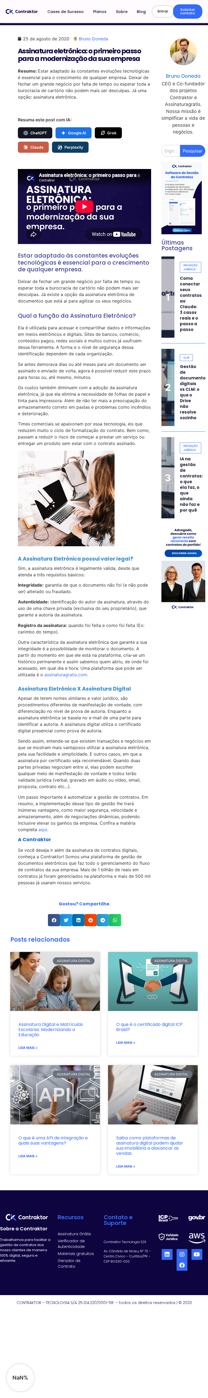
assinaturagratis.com (65, 674)
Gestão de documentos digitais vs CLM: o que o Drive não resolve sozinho (194, 392)
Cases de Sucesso (65, 11)
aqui (42, 829)
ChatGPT (38, 133)
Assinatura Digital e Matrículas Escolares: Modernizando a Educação (50, 1029)
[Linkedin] (167, 1254)
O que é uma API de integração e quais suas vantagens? (53, 1140)
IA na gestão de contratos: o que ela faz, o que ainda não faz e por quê (191, 484)
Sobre (122, 11)
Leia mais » (28, 1048)
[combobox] (170, 151)
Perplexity (73, 147)
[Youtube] (196, 1254)
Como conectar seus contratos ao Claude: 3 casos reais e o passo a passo (191, 303)
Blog (141, 11)
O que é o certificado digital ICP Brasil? (149, 1027)
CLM (186, 357)
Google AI (77, 133)
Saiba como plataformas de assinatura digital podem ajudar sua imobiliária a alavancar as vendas (149, 1146)
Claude (36, 147)
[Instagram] (182, 1254)
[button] (54, 920)
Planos (99, 11)
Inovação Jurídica (190, 267)
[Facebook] (182, 1265)
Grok (111, 133)
